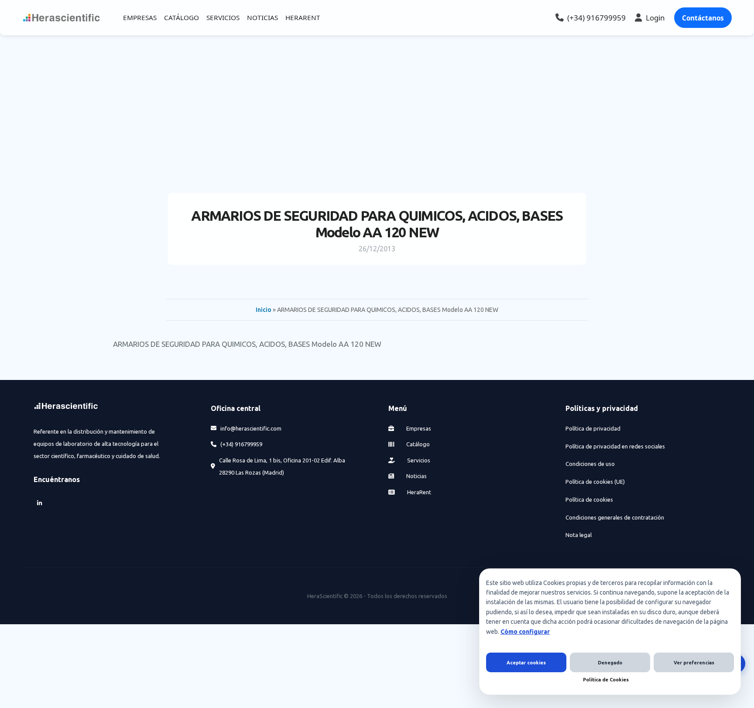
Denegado (610, 662)
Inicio (263, 309)
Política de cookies (589, 499)
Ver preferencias (694, 662)
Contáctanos (703, 18)
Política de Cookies (606, 679)
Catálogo (417, 444)
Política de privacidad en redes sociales (615, 446)
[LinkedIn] (40, 503)
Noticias (416, 476)
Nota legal (579, 535)
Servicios (418, 460)
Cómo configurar (525, 631)
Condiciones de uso (590, 464)
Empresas (418, 428)
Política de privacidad (593, 428)
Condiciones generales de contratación (615, 517)
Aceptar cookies (526, 662)
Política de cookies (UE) (595, 482)
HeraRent (418, 492)
